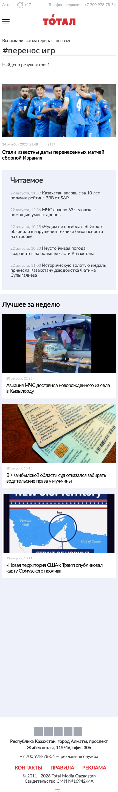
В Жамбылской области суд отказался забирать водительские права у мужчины (56, 478)
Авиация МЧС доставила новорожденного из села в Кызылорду (58, 388)
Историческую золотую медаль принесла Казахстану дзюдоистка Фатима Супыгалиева (58, 270)
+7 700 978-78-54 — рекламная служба (59, 756)
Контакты (28, 768)
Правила (62, 768)
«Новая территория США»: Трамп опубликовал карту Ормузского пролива (54, 568)
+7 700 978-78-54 (100, 5)
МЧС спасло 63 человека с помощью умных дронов (53, 212)
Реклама (94, 768)
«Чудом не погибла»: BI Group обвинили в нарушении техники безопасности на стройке (56, 231)
